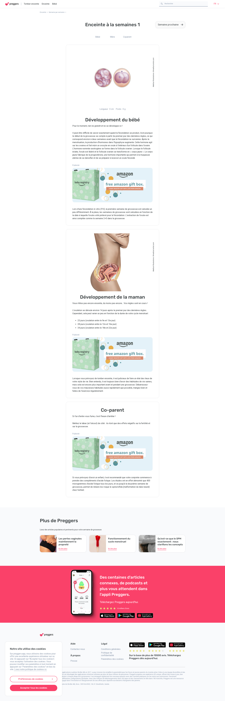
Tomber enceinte (31, 4)
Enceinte (45, 4)
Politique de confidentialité (107, 654)
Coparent (127, 37)
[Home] (11, 4)
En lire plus (63, 548)
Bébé (54, 4)
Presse (73, 661)
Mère (112, 37)
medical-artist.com (153, 64)
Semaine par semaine (56, 12)
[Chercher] (161, 3)
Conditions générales (110, 649)
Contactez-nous (77, 649)
